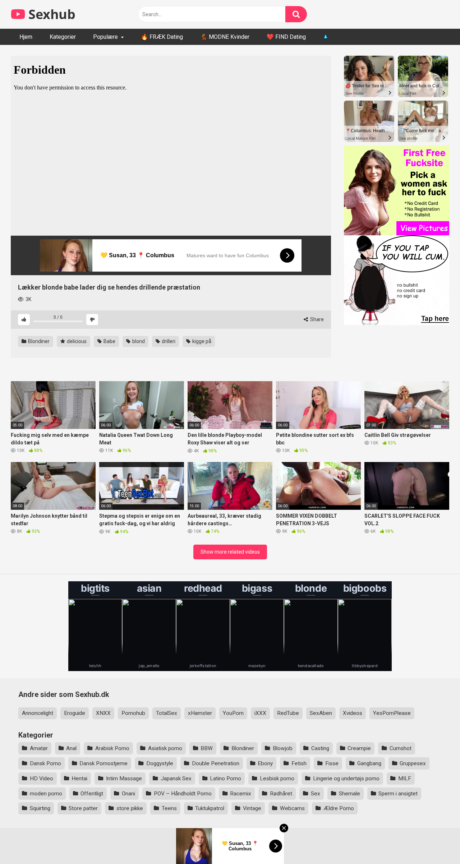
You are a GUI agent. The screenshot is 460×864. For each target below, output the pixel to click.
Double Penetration (215, 763)
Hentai (79, 778)
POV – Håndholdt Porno (183, 793)
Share (316, 319)
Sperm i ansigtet (398, 793)
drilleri (168, 341)
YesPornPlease (392, 713)
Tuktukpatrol (209, 808)
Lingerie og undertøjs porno (346, 778)
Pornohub (133, 713)
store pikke (129, 808)
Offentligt (91, 793)
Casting (320, 748)
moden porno (46, 793)
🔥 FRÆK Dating (162, 36)
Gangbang (369, 763)
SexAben (321, 713)
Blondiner (38, 341)
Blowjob (283, 748)
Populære (105, 36)
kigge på (201, 341)
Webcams (292, 808)
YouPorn (233, 713)
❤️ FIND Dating (286, 36)
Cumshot (400, 748)
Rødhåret (281, 793)
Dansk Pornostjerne (103, 763)
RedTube (288, 713)
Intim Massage (124, 778)
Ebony (265, 763)
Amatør (39, 748)
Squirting (40, 808)
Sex (315, 793)
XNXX (103, 713)
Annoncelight (37, 713)
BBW (207, 748)
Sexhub (50, 14)
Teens (169, 808)
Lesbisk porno (277, 778)
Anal (71, 748)
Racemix (240, 793)
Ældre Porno (338, 808)
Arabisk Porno (112, 748)
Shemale (349, 793)
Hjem (25, 36)
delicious (76, 341)
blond (138, 341)
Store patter (83, 808)
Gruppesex (413, 763)
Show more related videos (230, 552)
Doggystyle (159, 763)
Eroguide (74, 713)
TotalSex (166, 713)
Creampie (359, 748)
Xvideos (352, 713)
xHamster (200, 713)
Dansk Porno (45, 763)
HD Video (41, 778)
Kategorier (63, 36)
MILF (404, 778)
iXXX (260, 713)
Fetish (299, 763)
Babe (108, 341)
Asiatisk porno (165, 748)
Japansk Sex (176, 778)
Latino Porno (225, 778)
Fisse (332, 763)
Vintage (252, 808)
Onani (128, 793)
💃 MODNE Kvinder (224, 36)
